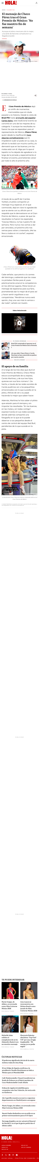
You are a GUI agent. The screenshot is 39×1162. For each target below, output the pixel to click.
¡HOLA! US (5, 1147)
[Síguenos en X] (6, 1155)
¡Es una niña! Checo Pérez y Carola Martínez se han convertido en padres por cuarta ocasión (24, 355)
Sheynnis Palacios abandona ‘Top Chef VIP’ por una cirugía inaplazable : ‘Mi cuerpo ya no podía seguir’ (28, 1041)
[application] (19, 323)
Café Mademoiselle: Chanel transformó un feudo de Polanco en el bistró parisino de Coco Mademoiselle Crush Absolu (18, 1080)
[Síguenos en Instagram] (10, 1155)
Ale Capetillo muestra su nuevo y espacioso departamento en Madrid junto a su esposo (18, 1099)
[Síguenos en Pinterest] (13, 1155)
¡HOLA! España (6, 1145)
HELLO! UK (5, 1149)
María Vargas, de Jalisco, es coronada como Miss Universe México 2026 (9, 1005)
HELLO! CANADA (26, 1147)
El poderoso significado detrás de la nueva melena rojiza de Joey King (18, 1061)
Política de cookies (25, 1158)
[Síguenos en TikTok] (17, 1155)
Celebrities (11, 9)
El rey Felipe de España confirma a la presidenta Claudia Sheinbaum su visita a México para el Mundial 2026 (18, 1070)
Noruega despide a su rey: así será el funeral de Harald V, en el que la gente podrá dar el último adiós (18, 1123)
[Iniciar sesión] (36, 3)
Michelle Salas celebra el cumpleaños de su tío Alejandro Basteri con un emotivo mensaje (10, 1039)
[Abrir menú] (3, 3)
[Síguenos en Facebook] (3, 1155)
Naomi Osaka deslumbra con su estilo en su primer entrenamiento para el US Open (18, 1114)
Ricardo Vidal (7, 93)
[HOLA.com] (19, 1138)
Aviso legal (7, 1158)
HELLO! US (24, 1145)
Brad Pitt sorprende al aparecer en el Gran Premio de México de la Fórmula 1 (24, 345)
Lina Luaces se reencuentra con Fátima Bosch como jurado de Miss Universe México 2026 (28, 1006)
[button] (19, 323)
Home (3, 9)
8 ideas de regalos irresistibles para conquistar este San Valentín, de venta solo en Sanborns (18, 1090)
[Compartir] (35, 95)
